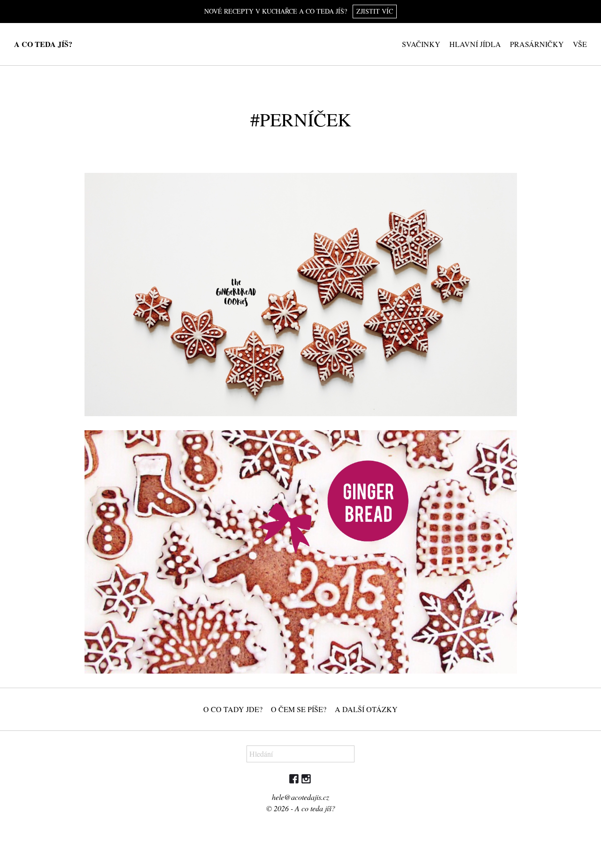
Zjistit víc (374, 11)
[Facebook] (294, 781)
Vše (580, 44)
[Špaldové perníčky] (301, 294)
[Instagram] (306, 781)
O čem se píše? (298, 709)
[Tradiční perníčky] (301, 552)
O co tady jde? (232, 709)
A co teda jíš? (43, 44)
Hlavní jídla (475, 44)
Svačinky (421, 44)
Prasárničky (537, 44)
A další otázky (366, 709)
